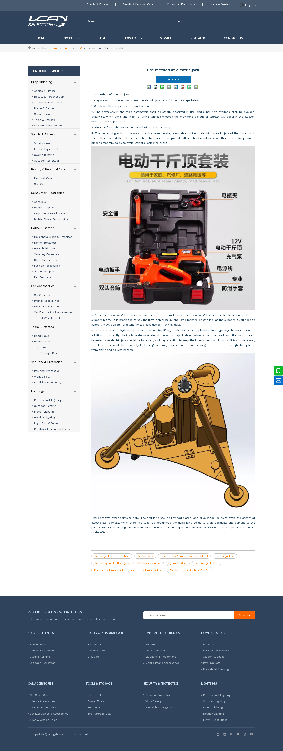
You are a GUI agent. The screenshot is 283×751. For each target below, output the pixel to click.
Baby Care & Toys (45, 259)
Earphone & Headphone (49, 213)
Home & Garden (219, 4)
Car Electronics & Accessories (53, 312)
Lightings (37, 391)
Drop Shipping (41, 82)
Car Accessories (44, 114)
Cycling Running (44, 154)
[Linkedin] (224, 734)
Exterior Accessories (47, 306)
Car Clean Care (43, 294)
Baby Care (209, 644)
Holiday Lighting (44, 417)
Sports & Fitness (97, 4)
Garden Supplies (44, 271)
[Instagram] (245, 734)
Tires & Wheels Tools (47, 318)
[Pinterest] (251, 734)
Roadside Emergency (47, 382)
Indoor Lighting (44, 411)
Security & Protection (48, 125)
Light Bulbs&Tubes (46, 423)
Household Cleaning (216, 669)
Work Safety (42, 376)
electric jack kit (225, 556)
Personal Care (43, 178)
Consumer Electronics (181, 4)
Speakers (40, 201)
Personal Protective (46, 370)
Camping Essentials (46, 254)
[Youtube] (238, 734)
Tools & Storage (44, 119)
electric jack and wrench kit (112, 556)
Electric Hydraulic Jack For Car (190, 570)
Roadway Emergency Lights (52, 428)
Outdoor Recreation (47, 160)
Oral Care (40, 184)
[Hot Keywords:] (179, 21)
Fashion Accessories (47, 265)
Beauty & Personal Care (137, 4)
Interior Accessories (46, 300)
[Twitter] (231, 734)
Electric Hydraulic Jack (109, 570)
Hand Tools (41, 335)
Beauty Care (95, 644)
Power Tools (42, 341)
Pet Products (42, 277)
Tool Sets (40, 347)
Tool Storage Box (45, 353)
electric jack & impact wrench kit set (184, 556)
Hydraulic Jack (177, 563)
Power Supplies (44, 207)
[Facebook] (218, 734)
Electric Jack (145, 556)
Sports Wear (42, 143)
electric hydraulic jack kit (147, 570)
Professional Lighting (47, 400)
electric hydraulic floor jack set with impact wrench (127, 563)
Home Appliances (45, 242)
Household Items (45, 248)
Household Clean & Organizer (53, 236)
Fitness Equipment (46, 149)
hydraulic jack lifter (206, 563)
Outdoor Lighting (45, 405)
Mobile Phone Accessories (51, 219)
